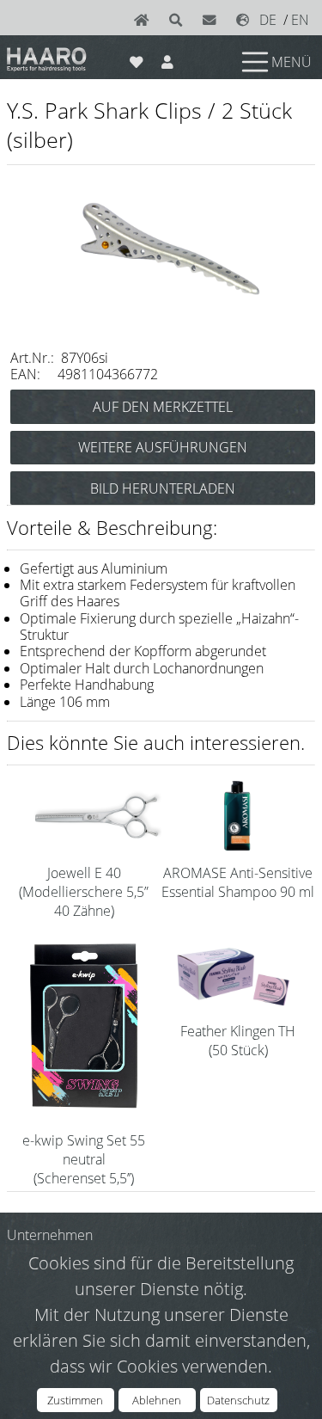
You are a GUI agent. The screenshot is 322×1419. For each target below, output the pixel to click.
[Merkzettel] (137, 58)
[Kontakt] (213, 19)
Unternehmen (50, 1235)
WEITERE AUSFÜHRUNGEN (162, 447)
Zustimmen (75, 1400)
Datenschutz (238, 1400)
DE (267, 19)
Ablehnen (156, 1400)
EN (300, 19)
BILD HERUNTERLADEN (162, 488)
